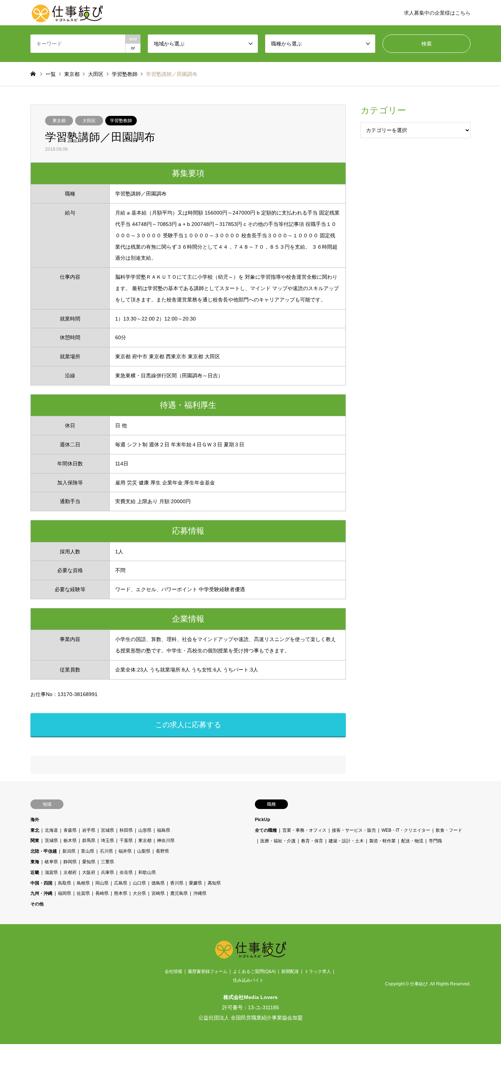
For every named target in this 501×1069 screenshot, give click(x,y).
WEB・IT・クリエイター (405, 830)
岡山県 (102, 883)
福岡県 (64, 893)
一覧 (50, 74)
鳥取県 (64, 883)
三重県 (107, 861)
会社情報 (173, 971)
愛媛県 (195, 883)
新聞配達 (290, 971)
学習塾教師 (121, 120)
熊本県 (120, 893)
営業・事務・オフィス (304, 830)
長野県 (162, 851)
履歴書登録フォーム (207, 971)
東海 (34, 861)
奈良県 (126, 872)
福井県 (125, 851)
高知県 (214, 883)
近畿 (34, 872)
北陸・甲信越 (43, 851)
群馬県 (88, 840)
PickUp (262, 819)
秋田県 (126, 830)
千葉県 (126, 840)
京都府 (70, 872)
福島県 (163, 830)
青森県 (70, 830)
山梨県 (143, 851)
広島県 (120, 883)
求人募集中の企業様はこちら (437, 13)
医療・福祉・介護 (278, 840)
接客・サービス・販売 (354, 830)
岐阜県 (51, 861)
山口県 (139, 883)
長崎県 (102, 893)
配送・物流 (412, 840)
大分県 (139, 893)
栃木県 (70, 840)
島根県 (83, 883)
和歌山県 (147, 872)
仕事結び (419, 983)
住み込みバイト (248, 980)
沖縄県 (199, 893)
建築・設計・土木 (346, 840)
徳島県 (158, 883)
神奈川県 (166, 840)
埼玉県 (107, 840)
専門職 (435, 840)
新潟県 (69, 851)
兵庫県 (107, 872)
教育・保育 (312, 840)
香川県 (176, 883)
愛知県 (88, 861)
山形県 (144, 830)
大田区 (89, 120)
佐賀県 (83, 893)
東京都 (59, 120)
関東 (34, 840)
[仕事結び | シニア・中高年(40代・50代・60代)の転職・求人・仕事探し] (67, 13)
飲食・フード (449, 830)
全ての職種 (266, 830)
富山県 (87, 851)
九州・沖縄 (41, 893)
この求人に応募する (188, 725)
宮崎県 (158, 893)
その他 (37, 904)
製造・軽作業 (382, 840)
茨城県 (51, 840)
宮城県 (107, 830)
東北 (34, 830)
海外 (34, 819)
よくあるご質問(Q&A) (254, 971)
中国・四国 (41, 883)
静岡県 (70, 861)
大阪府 (88, 872)
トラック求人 (317, 971)
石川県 (106, 851)
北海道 (51, 830)
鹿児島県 (179, 893)
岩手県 (88, 830)
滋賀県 (51, 872)
